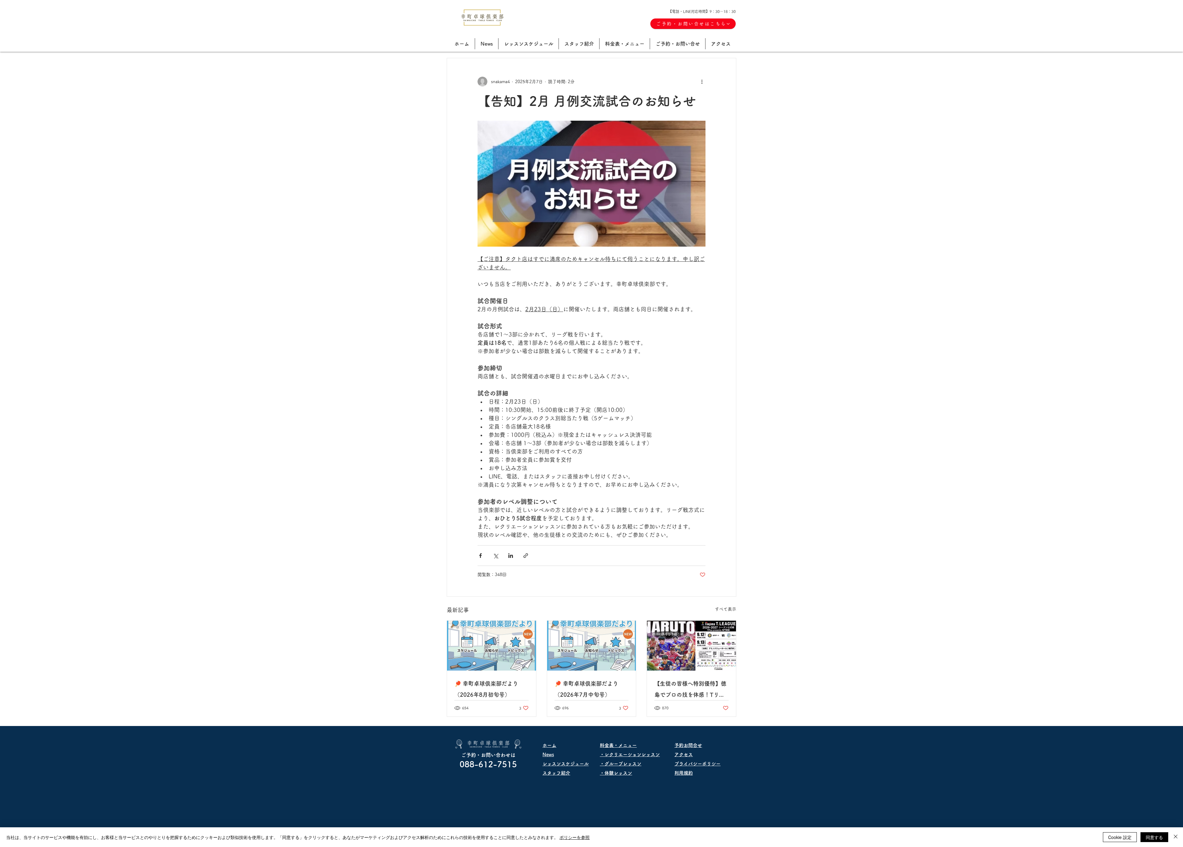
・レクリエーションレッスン (632, 754)
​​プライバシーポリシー (697, 763)
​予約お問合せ (688, 745)
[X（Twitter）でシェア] (495, 556)
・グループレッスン (620, 763)
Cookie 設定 (1120, 837)
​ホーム (549, 745)
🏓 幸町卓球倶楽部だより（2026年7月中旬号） (586, 689)
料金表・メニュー (618, 745)
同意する (1154, 837)
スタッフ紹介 (556, 773)
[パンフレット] (691, 646)
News (548, 754)
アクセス (683, 754)
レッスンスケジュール (566, 763)
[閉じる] (1175, 837)
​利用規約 (683, 773)
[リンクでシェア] (526, 556)
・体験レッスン (616, 773)
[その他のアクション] (701, 81)
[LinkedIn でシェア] (511, 556)
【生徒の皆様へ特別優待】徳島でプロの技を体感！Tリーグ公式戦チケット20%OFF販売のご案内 (690, 690)
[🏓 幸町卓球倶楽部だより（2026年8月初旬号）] (491, 646)
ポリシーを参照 (574, 837)
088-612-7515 (488, 764)
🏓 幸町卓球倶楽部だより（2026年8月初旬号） (486, 689)
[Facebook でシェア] (480, 556)
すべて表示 (725, 609)
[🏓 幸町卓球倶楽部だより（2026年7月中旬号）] (591, 646)
